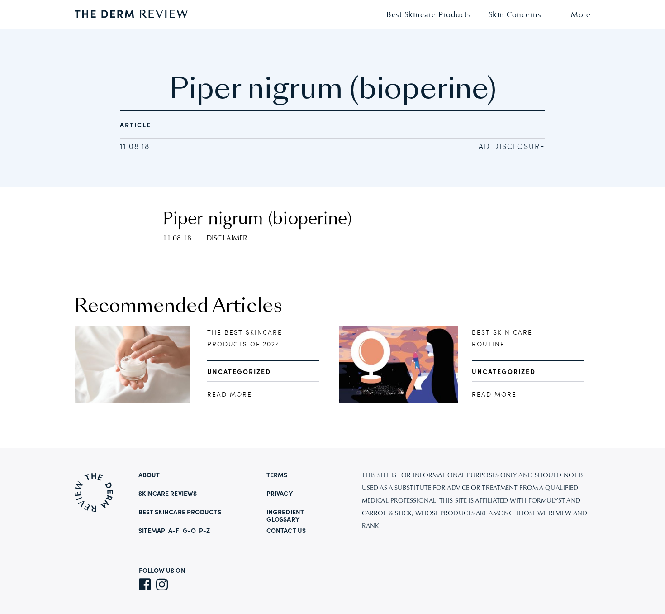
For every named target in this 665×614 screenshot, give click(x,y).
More (580, 15)
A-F (173, 531)
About (149, 475)
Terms (277, 475)
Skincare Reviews (167, 494)
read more (229, 395)
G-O (189, 531)
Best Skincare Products (428, 15)
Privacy (279, 494)
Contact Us (286, 531)
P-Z (204, 531)
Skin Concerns (515, 15)
